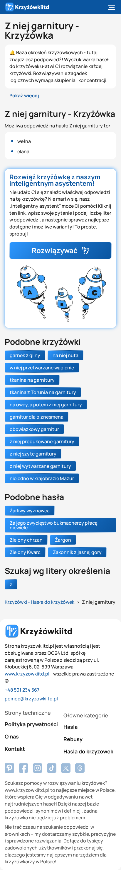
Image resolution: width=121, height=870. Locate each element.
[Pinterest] (23, 768)
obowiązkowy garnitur (34, 429)
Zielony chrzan (26, 540)
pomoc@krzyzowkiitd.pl (31, 698)
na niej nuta (65, 355)
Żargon (63, 540)
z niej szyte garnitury (33, 454)
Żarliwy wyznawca (30, 510)
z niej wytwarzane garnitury (40, 466)
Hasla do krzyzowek (88, 751)
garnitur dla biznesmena (36, 417)
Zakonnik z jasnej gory (77, 552)
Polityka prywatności (31, 724)
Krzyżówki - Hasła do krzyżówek (39, 602)
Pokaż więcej (24, 95)
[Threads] (80, 768)
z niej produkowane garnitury (42, 441)
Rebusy (73, 739)
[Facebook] (9, 768)
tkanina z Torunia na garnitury (43, 392)
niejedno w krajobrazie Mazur (42, 478)
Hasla (70, 726)
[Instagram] (37, 768)
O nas (12, 736)
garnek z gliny (25, 355)
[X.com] (65, 768)
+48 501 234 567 (22, 690)
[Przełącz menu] (111, 7)
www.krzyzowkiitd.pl (27, 674)
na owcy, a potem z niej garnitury (46, 404)
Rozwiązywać (55, 250)
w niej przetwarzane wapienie (42, 367)
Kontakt (15, 748)
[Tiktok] (51, 768)
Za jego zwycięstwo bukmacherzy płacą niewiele (54, 525)
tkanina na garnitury (32, 380)
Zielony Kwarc (25, 552)
